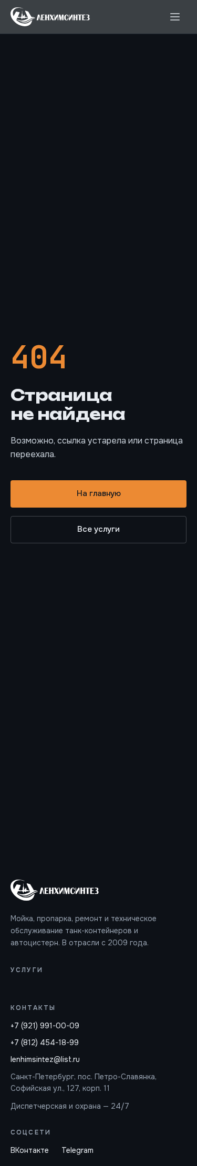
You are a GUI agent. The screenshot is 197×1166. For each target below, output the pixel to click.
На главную (99, 493)
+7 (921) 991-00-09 (45, 1025)
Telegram (77, 1150)
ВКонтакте (30, 1150)
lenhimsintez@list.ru (45, 1059)
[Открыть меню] (174, 16)
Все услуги (98, 529)
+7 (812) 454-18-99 (45, 1042)
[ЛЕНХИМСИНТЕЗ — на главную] (50, 16)
